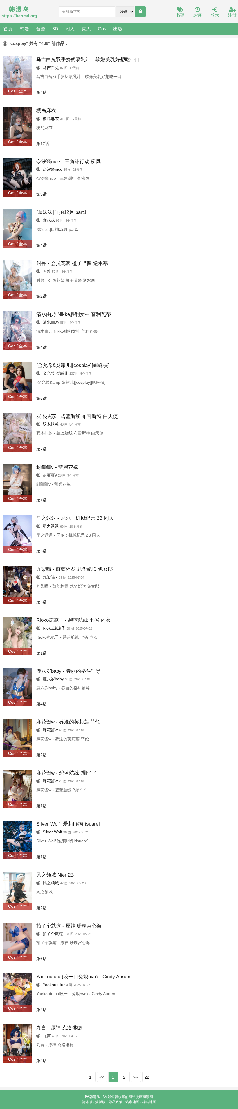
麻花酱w (50, 730)
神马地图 (149, 1102)
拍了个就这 (53, 933)
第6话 (41, 958)
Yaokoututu (53, 984)
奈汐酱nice (52, 169)
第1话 (41, 500)
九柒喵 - (50, 577)
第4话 (41, 92)
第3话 (41, 194)
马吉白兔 (51, 67)
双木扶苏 (51, 424)
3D (55, 28)
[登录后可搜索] (140, 11)
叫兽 (47, 271)
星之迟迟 (51, 526)
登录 (214, 14)
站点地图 (132, 1102)
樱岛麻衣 (51, 118)
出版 (117, 28)
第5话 (41, 398)
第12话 (42, 143)
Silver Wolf (52, 832)
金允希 (49, 373)
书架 (180, 14)
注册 (232, 14)
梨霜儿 (62, 373)
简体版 (87, 1102)
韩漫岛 (94, 1097)
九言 (47, 1035)
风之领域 (51, 883)
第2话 (41, 296)
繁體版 (100, 1102)
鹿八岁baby (53, 679)
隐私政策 (115, 1102)
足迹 (197, 14)
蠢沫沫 (49, 220)
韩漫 (24, 28)
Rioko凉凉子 (54, 628)
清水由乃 (51, 322)
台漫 (40, 28)
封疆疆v (50, 475)
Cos (102, 28)
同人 (70, 28)
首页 (8, 28)
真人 (86, 28)
